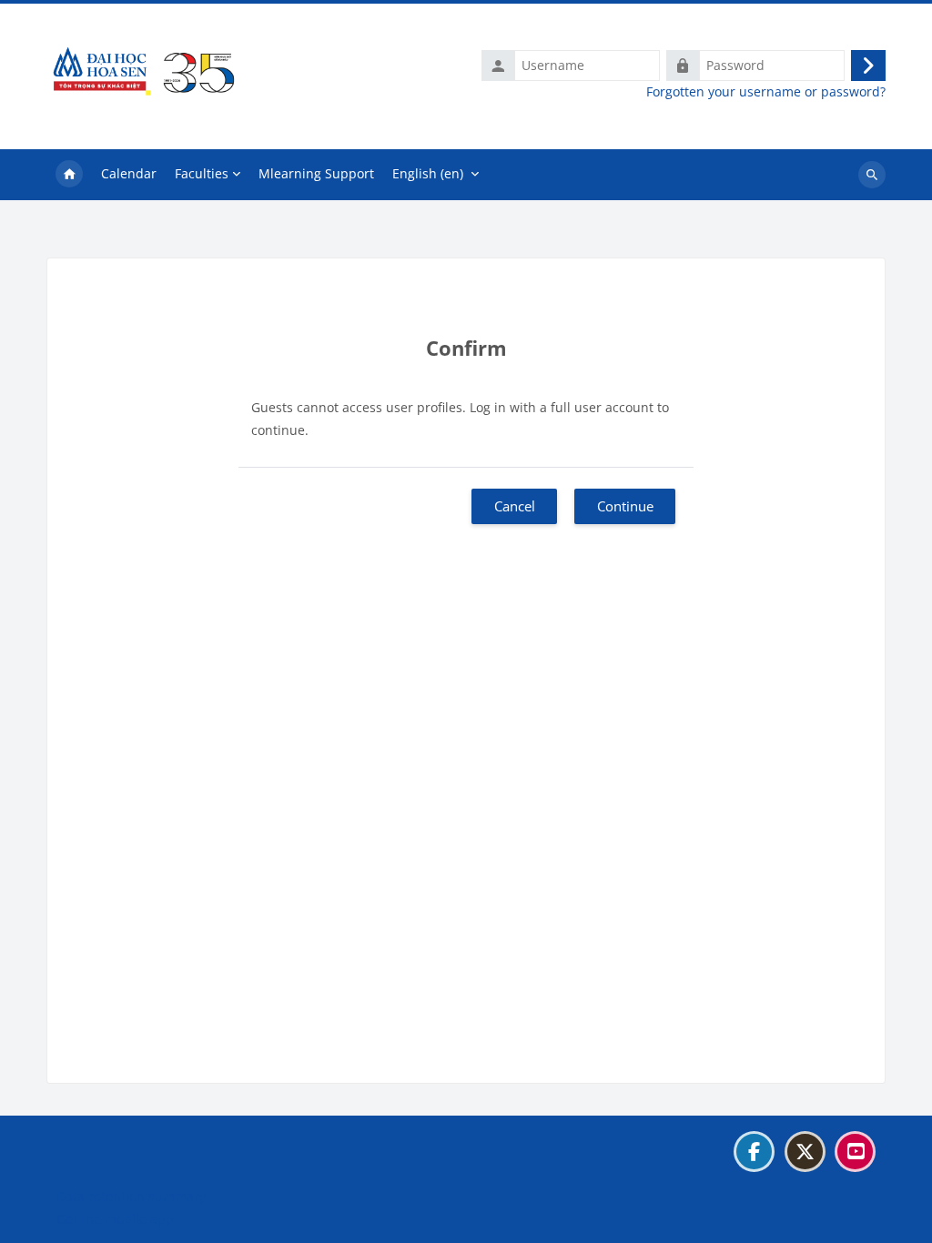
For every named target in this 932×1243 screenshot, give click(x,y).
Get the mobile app (115, 1219)
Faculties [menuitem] (201, 173)
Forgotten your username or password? (766, 92)
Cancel (514, 506)
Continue (625, 506)
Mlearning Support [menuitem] (316, 173)
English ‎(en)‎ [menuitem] (427, 173)
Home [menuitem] (69, 174)
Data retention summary (131, 1196)
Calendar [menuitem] (129, 173)
